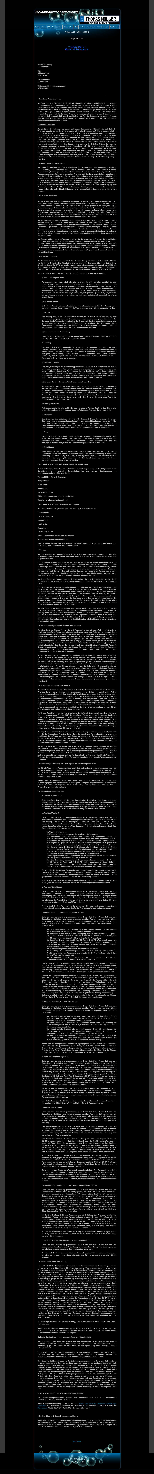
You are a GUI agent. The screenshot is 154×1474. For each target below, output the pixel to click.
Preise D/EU (46, 27)
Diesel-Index (67, 27)
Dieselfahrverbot (102, 27)
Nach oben (77, 1441)
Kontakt (82, 27)
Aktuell (37, 27)
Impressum (91, 27)
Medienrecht (42, 1408)
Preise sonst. (57, 27)
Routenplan (114, 27)
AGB (76, 27)
